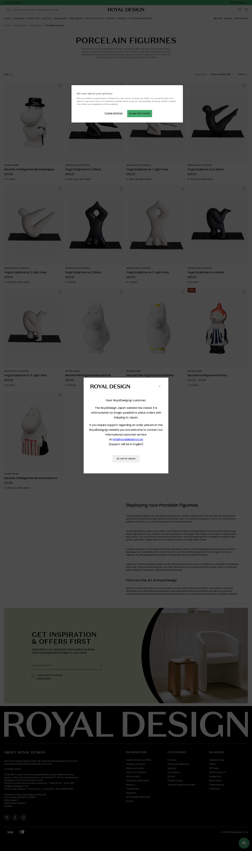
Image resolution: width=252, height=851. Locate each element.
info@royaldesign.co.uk (128, 439)
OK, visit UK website (126, 458)
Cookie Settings (114, 113)
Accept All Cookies (139, 113)
